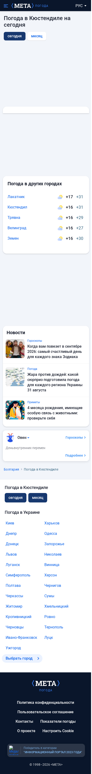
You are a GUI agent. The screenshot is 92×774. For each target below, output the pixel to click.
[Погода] (46, 683)
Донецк (12, 544)
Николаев (53, 554)
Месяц (36, 36)
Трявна (14, 217)
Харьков (51, 523)
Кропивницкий (18, 616)
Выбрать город (19, 658)
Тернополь (53, 627)
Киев (10, 523)
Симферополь (18, 575)
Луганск (13, 564)
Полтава (13, 585)
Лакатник (16, 197)
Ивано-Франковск (21, 637)
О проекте (26, 731)
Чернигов (52, 585)
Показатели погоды (58, 721)
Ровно (49, 616)
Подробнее (74, 455)
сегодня (15, 497)
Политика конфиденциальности (45, 702)
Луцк (48, 637)
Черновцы (15, 627)
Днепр (11, 533)
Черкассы (14, 596)
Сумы (49, 596)
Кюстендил (17, 207)
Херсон (50, 575)
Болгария (11, 469)
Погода (41, 6)
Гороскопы (74, 437)
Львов (11, 554)
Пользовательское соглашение (45, 712)
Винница (51, 564)
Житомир (14, 606)
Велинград (17, 228)
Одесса (50, 533)
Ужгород (13, 648)
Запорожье (54, 544)
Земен (13, 238)
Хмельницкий (56, 606)
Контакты (24, 721)
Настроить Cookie (58, 731)
